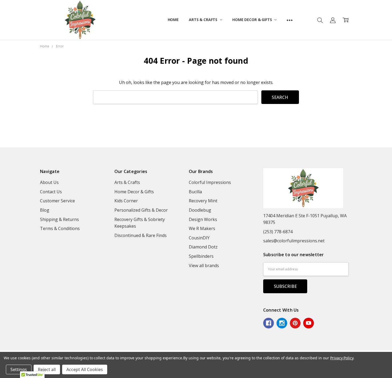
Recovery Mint (203, 201)
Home (173, 19)
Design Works (203, 219)
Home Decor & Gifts (252, 19)
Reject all (47, 369)
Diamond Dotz (203, 247)
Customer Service (57, 201)
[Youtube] (308, 323)
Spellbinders (201, 256)
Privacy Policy (341, 357)
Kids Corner (126, 201)
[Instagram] (282, 323)
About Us (49, 182)
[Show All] (290, 20)
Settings (18, 369)
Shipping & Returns (59, 219)
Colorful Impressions (210, 182)
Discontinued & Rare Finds (140, 235)
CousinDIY (199, 238)
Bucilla (195, 192)
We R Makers (202, 228)
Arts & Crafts (203, 19)
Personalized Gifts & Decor (141, 210)
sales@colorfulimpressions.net (294, 241)
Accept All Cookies (84, 369)
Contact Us (51, 192)
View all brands (204, 265)
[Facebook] (268, 323)
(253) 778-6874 (278, 232)
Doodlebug (200, 210)
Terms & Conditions (60, 228)
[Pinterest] (295, 323)
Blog (44, 210)
